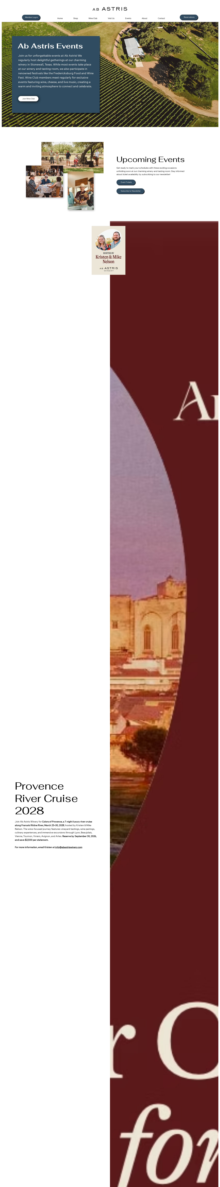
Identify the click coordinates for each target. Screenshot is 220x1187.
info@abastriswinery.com (68, 847)
